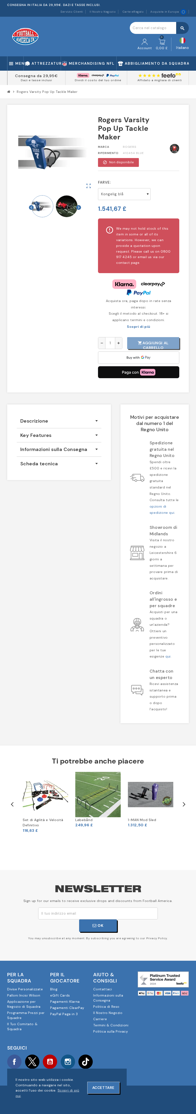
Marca (103, 147)
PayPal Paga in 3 (64, 1014)
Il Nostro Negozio (103, 12)
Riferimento (108, 153)
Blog (53, 989)
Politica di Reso (106, 1006)
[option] (45, 802)
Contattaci (102, 989)
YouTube (50, 1062)
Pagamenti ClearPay (67, 1008)
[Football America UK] (25, 36)
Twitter (32, 1062)
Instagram (68, 1062)
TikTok (85, 1062)
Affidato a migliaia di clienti (159, 80)
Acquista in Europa (164, 12)
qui (168, 656)
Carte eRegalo (133, 12)
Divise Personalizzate (25, 989)
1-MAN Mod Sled (142, 820)
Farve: (104, 182)
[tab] (59, 421)
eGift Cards (60, 995)
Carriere (100, 1019)
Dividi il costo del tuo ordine (98, 80)
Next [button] (184, 804)
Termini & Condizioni (110, 1025)
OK (100, 925)
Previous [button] (12, 804)
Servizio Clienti (71, 12)
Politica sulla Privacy (110, 1031)
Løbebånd (84, 820)
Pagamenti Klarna (65, 1001)
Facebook (14, 1062)
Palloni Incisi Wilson (23, 995)
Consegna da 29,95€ (36, 75)
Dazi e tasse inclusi (36, 80)
